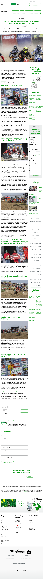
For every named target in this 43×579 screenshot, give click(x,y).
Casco (32, 246)
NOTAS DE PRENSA (33, 13)
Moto (33, 218)
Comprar (33, 249)
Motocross (38, 246)
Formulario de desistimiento (26, 558)
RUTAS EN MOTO (16, 13)
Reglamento (33, 226)
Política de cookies (27, 555)
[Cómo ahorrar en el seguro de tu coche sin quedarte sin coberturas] (33, 188)
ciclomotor (38, 257)
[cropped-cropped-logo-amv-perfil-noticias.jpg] (4, 420)
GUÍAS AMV (24, 13)
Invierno (33, 251)
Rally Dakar (38, 240)
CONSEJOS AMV (15, 10)
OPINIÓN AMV (37, 10)
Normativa (33, 271)
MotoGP (38, 221)
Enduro (39, 271)
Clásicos (32, 243)
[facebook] (21, 503)
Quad (37, 260)
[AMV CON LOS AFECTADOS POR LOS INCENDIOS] (33, 199)
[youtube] (23, 503)
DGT (38, 282)
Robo (33, 285)
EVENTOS (22, 10)
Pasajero (39, 274)
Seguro (39, 226)
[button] (38, 143)
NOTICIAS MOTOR (29, 10)
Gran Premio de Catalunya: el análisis (32, 319)
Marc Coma (33, 263)
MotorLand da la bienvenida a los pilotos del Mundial (39, 312)
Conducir (35, 232)
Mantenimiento (36, 235)
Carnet (32, 240)
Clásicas (38, 254)
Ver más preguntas (35, 175)
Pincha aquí (3, 81)
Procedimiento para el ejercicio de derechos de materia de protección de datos (18, 560)
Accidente (39, 263)
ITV (33, 260)
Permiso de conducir (35, 276)
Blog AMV (31, 526)
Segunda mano (37, 265)
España (38, 249)
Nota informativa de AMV (18, 566)
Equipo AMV (11, 420)
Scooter (33, 254)
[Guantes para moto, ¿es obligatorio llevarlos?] (33, 208)
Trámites (38, 238)
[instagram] (19, 503)
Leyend (38, 268)
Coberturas (38, 243)
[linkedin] (21, 505)
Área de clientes (34, 5)
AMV (31, 265)
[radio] (3, 407)
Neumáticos (33, 279)
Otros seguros (4, 543)
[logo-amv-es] (15, 3)
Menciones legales (11, 555)
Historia (33, 268)
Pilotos (38, 251)
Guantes (39, 279)
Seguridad (33, 221)
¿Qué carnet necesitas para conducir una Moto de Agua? (32, 107)
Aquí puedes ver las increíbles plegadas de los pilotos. (13, 391)
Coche (38, 218)
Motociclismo (35, 224)
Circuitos (33, 282)
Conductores (33, 274)
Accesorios (33, 238)
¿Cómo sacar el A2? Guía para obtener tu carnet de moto (38, 98)
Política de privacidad (10, 558)
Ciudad (32, 257)
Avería (38, 285)
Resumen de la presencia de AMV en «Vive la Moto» (32, 312)
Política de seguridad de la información (18, 563)
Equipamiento (35, 229)
